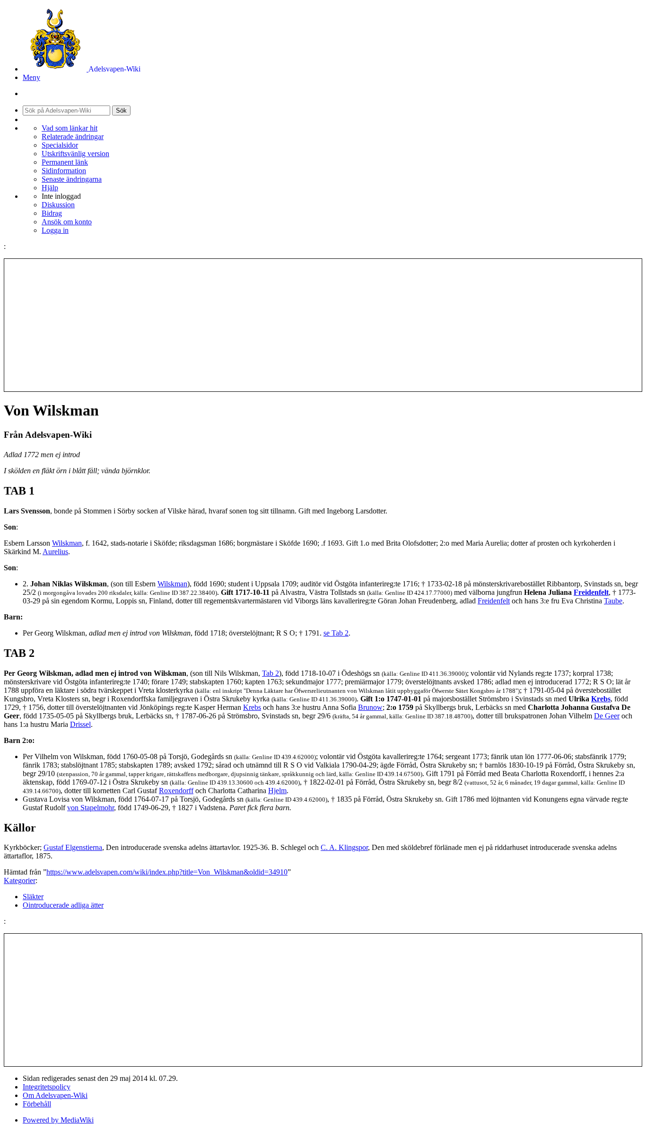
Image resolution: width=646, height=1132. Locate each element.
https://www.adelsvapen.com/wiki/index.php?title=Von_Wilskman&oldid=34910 (167, 872)
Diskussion (58, 205)
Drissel (80, 724)
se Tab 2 (336, 633)
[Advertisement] (323, 325)
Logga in (55, 230)
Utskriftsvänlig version (75, 154)
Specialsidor (60, 145)
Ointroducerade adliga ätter (63, 905)
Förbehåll (37, 1104)
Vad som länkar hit (69, 128)
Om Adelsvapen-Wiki (55, 1095)
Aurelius (55, 552)
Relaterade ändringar (73, 137)
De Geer (607, 716)
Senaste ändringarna (72, 179)
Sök (121, 110)
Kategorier (19, 880)
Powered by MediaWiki (58, 1120)
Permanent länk (65, 162)
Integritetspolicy (46, 1087)
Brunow (370, 707)
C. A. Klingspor (344, 847)
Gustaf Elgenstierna (73, 847)
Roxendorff (176, 791)
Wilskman (67, 543)
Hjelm (277, 791)
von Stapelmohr (90, 808)
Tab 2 (270, 673)
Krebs (601, 699)
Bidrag (52, 213)
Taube (613, 601)
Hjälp (50, 188)
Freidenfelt (591, 592)
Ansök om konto (67, 222)
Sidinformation (64, 171)
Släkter (33, 897)
